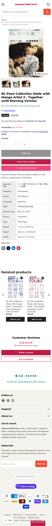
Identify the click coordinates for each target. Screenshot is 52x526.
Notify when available (26, 162)
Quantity (4, 139)
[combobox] (22, 12)
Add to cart (15, 319)
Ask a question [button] (26, 359)
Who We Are (18, 515)
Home (4, 20)
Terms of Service (19, 517)
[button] (6, 83)
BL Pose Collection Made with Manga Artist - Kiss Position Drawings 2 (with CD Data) (36, 306)
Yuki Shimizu (9, 110)
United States (24, 476)
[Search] (47, 12)
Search (7, 515)
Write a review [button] (26, 352)
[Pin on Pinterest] (19, 248)
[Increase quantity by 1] (24, 144)
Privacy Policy (31, 515)
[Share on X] (8, 248)
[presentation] (3, 295)
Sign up (41, 463)
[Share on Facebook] (3, 248)
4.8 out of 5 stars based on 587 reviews (26, 381)
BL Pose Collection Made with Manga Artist (20, 106)
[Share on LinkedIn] (13, 248)
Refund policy (34, 517)
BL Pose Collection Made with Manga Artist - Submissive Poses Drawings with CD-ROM (14, 306)
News (42, 515)
